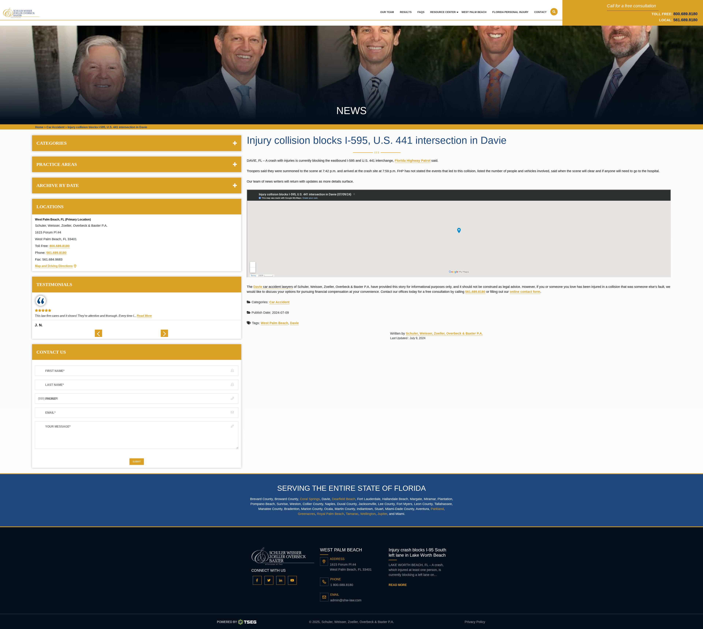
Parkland (437, 509)
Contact (540, 12)
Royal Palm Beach (330, 514)
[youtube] (292, 580)
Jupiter (382, 514)
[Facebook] (257, 580)
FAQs (420, 12)
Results (406, 12)
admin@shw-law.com (345, 600)
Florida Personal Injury (510, 12)
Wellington (368, 514)
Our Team (387, 12)
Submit (137, 461)
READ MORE (398, 585)
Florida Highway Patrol (412, 160)
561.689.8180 (685, 20)
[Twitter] (269, 580)
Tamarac (352, 514)
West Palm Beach (474, 12)
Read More (141, 315)
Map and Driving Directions (54, 266)
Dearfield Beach (343, 499)
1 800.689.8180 (341, 585)
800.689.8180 (59, 246)
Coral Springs (310, 499)
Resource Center (443, 12)
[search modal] (554, 11)
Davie (258, 287)
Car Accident (279, 302)
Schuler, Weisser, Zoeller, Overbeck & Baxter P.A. (444, 333)
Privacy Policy (475, 622)
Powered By (227, 622)
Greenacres (306, 514)
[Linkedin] (280, 580)
